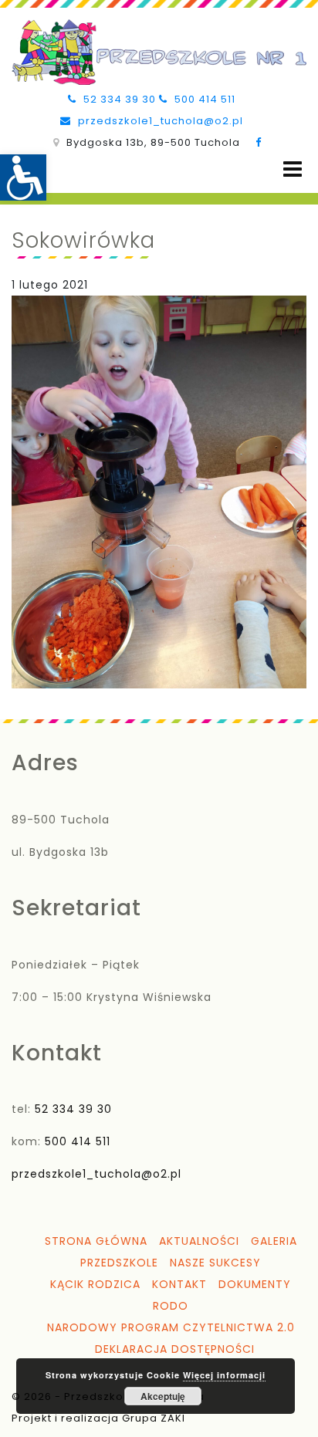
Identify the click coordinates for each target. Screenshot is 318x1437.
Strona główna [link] (96, 1241)
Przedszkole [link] (119, 1262)
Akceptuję (162, 1396)
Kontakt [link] (179, 1284)
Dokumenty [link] (254, 1284)
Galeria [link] (274, 1241)
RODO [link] (170, 1306)
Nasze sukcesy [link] (215, 1262)
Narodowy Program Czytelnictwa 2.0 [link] (171, 1327)
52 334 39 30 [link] (118, 99)
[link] (23, 177)
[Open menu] (292, 169)
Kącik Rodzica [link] (95, 1284)
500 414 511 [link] (203, 99)
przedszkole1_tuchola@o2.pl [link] (159, 120)
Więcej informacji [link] (224, 1375)
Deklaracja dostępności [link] (175, 1349)
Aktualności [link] (199, 1241)
